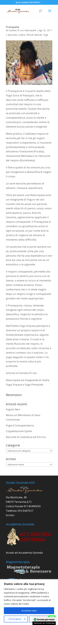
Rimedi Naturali (34, 34)
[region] (29, 602)
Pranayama (12, 27)
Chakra (21, 34)
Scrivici (10, 515)
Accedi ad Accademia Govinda (24, 552)
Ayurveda (12, 34)
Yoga (45, 34)
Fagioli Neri (13, 409)
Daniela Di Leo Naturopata (22, 30)
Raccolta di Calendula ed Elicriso (26, 437)
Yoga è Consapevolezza (20, 425)
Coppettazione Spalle (19, 431)
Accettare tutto (29, 610)
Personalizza (15, 618)
